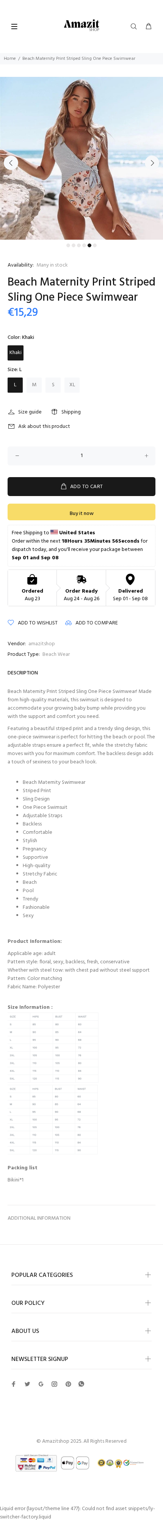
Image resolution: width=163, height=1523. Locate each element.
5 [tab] (89, 245)
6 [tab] (95, 245)
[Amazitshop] (82, 25)
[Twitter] (14, 1384)
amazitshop (41, 644)
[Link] (81, 1384)
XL (72, 385)
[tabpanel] (81, 158)
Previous (11, 163)
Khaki (15, 352)
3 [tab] (79, 245)
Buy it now (82, 513)
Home (10, 58)
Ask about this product (44, 426)
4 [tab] (84, 245)
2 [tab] (73, 245)
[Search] (135, 26)
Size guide (30, 412)
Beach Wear (56, 654)
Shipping (71, 412)
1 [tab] (68, 245)
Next (152, 163)
